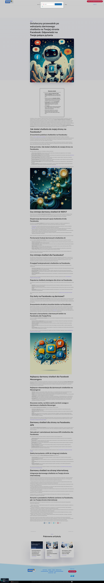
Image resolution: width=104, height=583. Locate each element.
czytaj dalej (34, 556)
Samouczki (51, 571)
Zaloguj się (94, 4)
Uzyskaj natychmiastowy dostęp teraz (95, 1)
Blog (66, 4)
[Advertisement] (52, 11)
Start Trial (39, 4)
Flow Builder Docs (44, 571)
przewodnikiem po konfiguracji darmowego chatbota (38, 419)
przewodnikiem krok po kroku (56, 166)
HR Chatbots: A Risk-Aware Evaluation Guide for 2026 (67, 552)
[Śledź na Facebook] (73, 576)
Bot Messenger (34, 226)
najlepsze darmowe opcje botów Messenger (65, 292)
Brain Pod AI (72, 155)
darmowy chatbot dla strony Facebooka (39, 136)
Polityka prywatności (58, 571)
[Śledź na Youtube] (71, 576)
